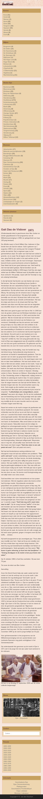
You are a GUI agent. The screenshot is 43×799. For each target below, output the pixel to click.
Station (5, 193)
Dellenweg (7, 96)
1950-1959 (7, 759)
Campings (6, 158)
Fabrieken (6, 164)
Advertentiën (7, 149)
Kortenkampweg (9, 102)
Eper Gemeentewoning (11, 162)
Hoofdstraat (7, 100)
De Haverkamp (8, 51)
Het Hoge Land (8, 59)
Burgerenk (7, 46)
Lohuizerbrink (8, 66)
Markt (5, 177)
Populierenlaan (8, 120)
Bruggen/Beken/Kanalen (11, 156)
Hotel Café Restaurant (11, 171)
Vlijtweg (6, 135)
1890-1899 (7, 746)
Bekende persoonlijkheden (12, 151)
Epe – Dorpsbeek (21, 718)
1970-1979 (7, 763)
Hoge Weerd (7, 62)
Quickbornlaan (8, 124)
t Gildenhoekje (8, 70)
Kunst (5, 175)
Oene (5, 23)
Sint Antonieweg (9, 126)
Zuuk (5, 34)
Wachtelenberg (8, 75)
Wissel (5, 32)
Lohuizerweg (7, 104)
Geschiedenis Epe (21, 782)
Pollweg (6, 117)
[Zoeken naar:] (21, 733)
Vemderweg (7, 133)
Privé (5, 186)
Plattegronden (21, 786)
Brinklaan (6, 91)
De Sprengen (8, 55)
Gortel (5, 17)
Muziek (5, 180)
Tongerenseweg (9, 130)
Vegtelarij (6, 73)
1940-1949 (7, 757)
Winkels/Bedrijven (9, 197)
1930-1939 (7, 755)
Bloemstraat (7, 89)
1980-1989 (7, 766)
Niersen (6, 19)
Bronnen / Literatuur (22, 793)
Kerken (5, 173)
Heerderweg (7, 98)
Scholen (6, 188)
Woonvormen (8, 199)
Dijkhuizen (7, 57)
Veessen (6, 220)
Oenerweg (7, 109)
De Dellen (6, 49)
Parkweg (6, 115)
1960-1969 (7, 761)
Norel (5, 21)
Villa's (5, 195)
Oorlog (5, 182)
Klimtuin (6, 64)
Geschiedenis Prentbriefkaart (21, 789)
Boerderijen (7, 153)
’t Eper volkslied (21, 791)
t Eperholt (6, 68)
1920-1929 (7, 752)
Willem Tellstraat (9, 137)
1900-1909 (7, 748)
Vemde (5, 30)
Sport (5, 191)
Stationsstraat (8, 128)
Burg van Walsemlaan (11, 93)
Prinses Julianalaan (10, 122)
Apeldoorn (7, 216)
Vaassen (6, 28)
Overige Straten (8, 113)
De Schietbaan (8, 53)
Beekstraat (7, 87)
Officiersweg (7, 111)
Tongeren (6, 26)
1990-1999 (7, 768)
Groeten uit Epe (8, 169)
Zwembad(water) (9, 204)
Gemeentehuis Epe (10, 166)
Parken (5, 184)
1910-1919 (7, 750)
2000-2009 (7, 770)
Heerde (6, 218)
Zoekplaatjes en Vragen (11, 202)
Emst (5, 15)
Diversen (6, 160)
